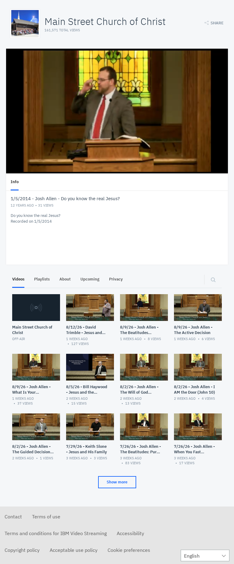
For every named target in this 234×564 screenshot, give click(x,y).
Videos (18, 279)
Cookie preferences (129, 550)
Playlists (42, 279)
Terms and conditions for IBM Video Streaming (56, 533)
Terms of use (46, 517)
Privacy (116, 279)
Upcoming (89, 279)
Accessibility (130, 533)
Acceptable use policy (74, 550)
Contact (13, 517)
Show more (117, 482)
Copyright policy (22, 550)
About (65, 279)
